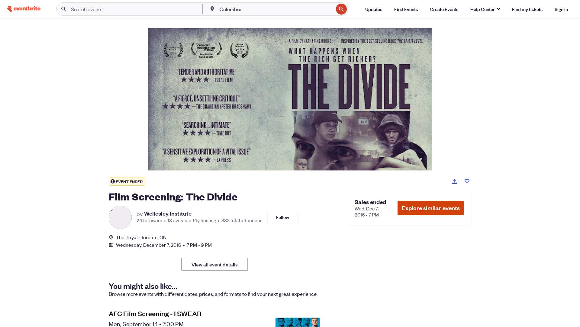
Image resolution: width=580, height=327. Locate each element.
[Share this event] (454, 181)
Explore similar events (431, 208)
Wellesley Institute (168, 213)
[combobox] (276, 9)
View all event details (215, 264)
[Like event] (467, 181)
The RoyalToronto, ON (141, 237)
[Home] (23, 9)
